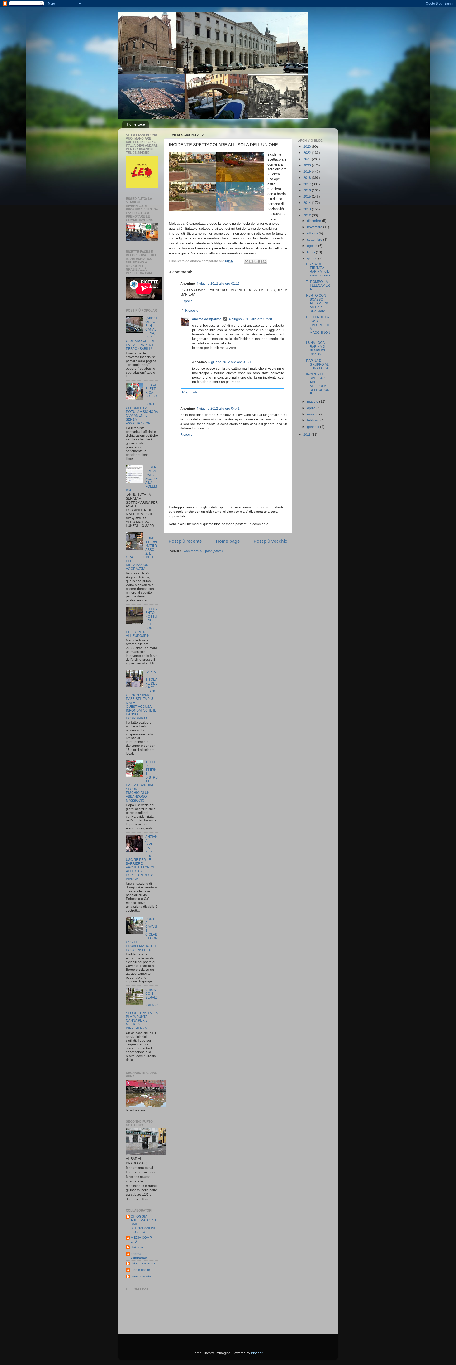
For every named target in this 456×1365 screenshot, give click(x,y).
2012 (307, 215)
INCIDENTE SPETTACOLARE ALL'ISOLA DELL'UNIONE (317, 384)
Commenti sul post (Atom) (203, 551)
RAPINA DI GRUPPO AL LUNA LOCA (317, 364)
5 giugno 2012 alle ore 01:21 (230, 362)
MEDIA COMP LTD (141, 1239)
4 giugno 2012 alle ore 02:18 (218, 283)
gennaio (313, 427)
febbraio (313, 420)
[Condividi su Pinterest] (264, 261)
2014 (307, 203)
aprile (311, 408)
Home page (136, 124)
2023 (307, 146)
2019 (307, 171)
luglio (311, 252)
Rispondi (186, 301)
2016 (307, 190)
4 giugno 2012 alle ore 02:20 (250, 319)
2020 (307, 165)
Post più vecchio (270, 541)
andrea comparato (207, 319)
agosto (312, 246)
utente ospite (140, 1270)
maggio (313, 401)
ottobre (313, 233)
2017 (307, 184)
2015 (307, 196)
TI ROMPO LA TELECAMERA (318, 285)
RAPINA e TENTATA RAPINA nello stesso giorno (318, 269)
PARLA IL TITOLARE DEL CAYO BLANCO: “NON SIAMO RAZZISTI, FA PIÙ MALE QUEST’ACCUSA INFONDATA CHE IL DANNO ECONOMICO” (141, 695)
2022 (307, 153)
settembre (315, 239)
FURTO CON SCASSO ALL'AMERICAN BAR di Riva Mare (317, 303)
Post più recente (185, 541)
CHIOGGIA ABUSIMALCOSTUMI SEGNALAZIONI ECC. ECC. (144, 1224)
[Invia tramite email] (246, 261)
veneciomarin (141, 1276)
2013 (307, 209)
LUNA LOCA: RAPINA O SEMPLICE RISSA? (316, 348)
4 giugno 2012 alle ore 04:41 (218, 408)
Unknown (138, 1247)
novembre (315, 227)
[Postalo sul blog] (251, 261)
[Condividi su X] (255, 261)
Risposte (191, 310)
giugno (312, 258)
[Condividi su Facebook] (260, 261)
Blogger (256, 1353)
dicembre (314, 221)
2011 (307, 434)
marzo (312, 414)
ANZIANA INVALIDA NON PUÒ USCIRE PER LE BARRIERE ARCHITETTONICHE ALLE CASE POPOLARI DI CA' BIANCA (141, 858)
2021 (307, 159)
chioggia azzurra (143, 1263)
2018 (307, 178)
